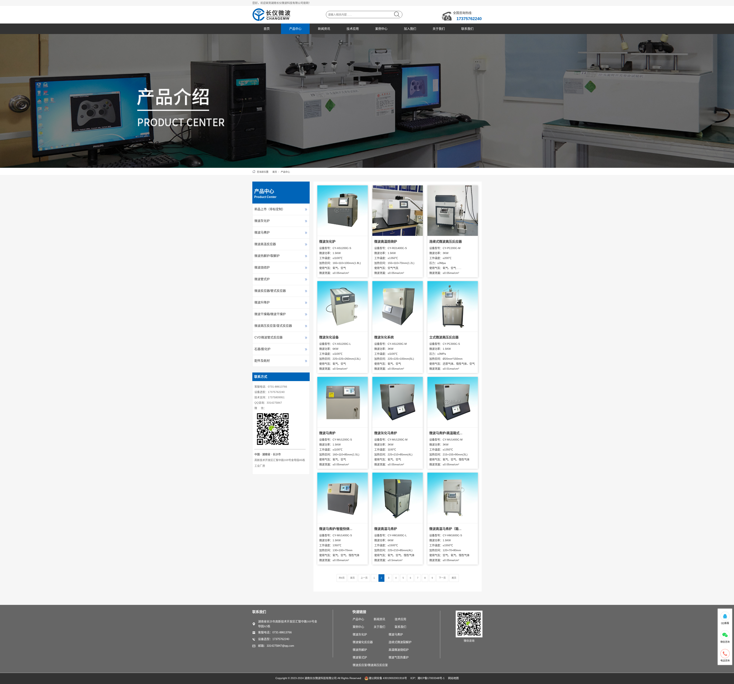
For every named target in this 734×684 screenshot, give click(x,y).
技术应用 (353, 28)
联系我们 (467, 28)
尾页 (454, 578)
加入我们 (410, 28)
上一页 (364, 578)
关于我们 (439, 28)
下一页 (442, 578)
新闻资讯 (324, 28)
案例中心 (381, 28)
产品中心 (295, 28)
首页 (267, 28)
